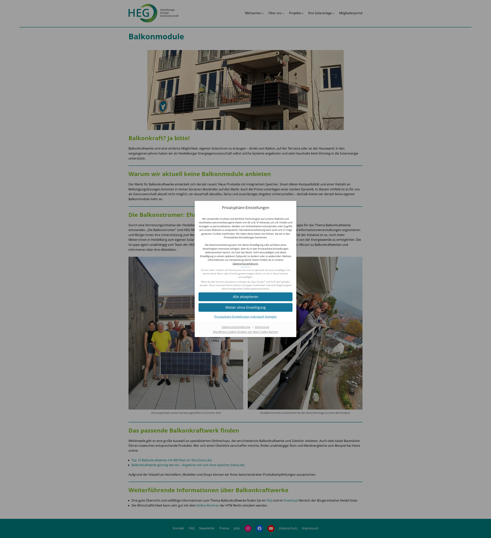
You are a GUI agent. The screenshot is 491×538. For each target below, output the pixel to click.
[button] (245, 296)
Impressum (262, 327)
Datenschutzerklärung (245, 263)
